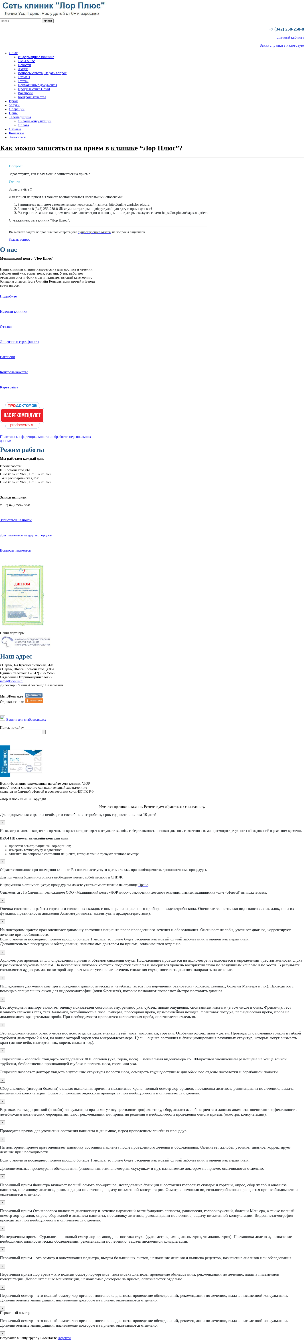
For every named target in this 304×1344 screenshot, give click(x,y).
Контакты (16, 133)
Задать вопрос (19, 239)
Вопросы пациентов (15, 550)
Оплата (23, 125)
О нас (13, 53)
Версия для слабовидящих (25, 719)
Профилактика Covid (34, 89)
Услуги (14, 105)
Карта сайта (9, 387)
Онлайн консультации (34, 121)
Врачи (13, 101)
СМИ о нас (26, 61)
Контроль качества (32, 97)
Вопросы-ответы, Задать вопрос (42, 73)
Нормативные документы (37, 85)
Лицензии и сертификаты (19, 342)
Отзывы (24, 77)
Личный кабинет (290, 37)
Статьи (23, 81)
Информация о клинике (36, 57)
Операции (16, 109)
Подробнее (8, 296)
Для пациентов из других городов (26, 535)
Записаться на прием (16, 520)
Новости (24, 65)
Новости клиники (13, 311)
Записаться (17, 137)
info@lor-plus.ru (11, 681)
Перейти (64, 1338)
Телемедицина (20, 117)
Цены (13, 113)
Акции (23, 69)
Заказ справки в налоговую (282, 45)
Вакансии (25, 93)
